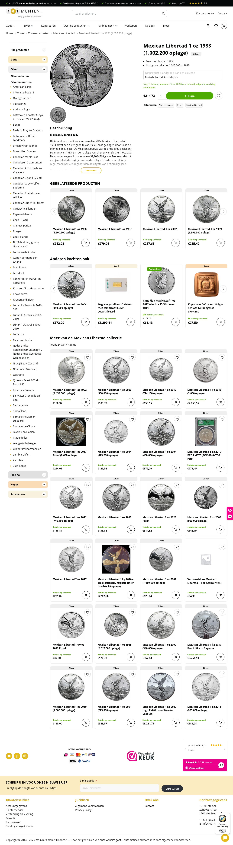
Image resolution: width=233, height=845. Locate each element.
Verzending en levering (19, 814)
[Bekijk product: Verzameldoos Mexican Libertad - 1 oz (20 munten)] (206, 559)
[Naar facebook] (17, 756)
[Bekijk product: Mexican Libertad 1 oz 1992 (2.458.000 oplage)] (71, 369)
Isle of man (19, 267)
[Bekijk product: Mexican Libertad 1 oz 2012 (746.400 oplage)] (71, 497)
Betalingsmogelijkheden (20, 826)
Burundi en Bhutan (24, 151)
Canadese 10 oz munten (27, 162)
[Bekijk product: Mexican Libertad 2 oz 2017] (71, 559)
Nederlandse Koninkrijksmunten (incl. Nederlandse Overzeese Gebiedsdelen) (27, 352)
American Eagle (22, 87)
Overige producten (75, 25)
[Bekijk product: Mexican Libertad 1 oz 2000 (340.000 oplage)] (161, 624)
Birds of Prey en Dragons (28, 130)
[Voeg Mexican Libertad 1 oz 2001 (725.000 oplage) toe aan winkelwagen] (131, 723)
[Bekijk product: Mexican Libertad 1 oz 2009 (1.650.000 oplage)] (161, 559)
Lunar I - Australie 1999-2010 (27, 327)
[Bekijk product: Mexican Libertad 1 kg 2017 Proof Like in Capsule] (206, 624)
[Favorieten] (216, 26)
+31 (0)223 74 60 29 (214, 820)
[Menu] (228, 815)
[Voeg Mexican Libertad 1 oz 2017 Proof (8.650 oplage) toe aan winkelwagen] (86, 468)
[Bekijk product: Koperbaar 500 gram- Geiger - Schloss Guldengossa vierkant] (206, 284)
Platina (15, 475)
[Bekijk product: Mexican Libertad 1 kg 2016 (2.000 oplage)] (206, 369)
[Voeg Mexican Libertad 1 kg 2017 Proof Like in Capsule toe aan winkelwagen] (220, 657)
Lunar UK (18, 334)
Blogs (166, 25)
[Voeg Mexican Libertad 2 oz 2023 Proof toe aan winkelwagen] (176, 529)
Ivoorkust (18, 273)
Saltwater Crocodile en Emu (26, 398)
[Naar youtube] (9, 756)
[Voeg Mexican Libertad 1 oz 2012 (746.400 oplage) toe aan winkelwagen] (86, 529)
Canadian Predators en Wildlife (27, 195)
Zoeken (163, 13)
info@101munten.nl (214, 823)
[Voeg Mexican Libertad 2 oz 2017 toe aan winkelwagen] (86, 595)
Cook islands (20, 237)
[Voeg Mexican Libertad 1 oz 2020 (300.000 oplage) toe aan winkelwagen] (131, 402)
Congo (17, 231)
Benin (16, 124)
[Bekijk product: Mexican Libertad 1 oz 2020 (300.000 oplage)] (116, 369)
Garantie (11, 818)
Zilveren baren (20, 76)
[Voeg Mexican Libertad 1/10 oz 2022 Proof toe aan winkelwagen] (86, 657)
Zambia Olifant (21, 454)
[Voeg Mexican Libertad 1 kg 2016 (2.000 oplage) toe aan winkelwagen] (220, 402)
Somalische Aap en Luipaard (24, 419)
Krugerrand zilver (23, 299)
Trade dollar (20, 437)
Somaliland (19, 411)
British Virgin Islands (25, 145)
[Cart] (224, 26)
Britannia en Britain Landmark (24, 138)
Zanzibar (18, 460)
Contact (222, 13)
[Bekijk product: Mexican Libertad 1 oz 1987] (116, 209)
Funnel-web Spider (24, 252)
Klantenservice (205, 13)
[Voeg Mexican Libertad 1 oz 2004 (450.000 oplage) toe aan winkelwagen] (85, 322)
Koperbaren (48, 25)
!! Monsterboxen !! (23, 92)
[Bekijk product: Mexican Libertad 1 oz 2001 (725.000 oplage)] (116, 686)
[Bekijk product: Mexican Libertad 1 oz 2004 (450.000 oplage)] (71, 284)
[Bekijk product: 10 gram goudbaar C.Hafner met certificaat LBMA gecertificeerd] (116, 284)
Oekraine (18, 374)
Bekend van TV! (178, 3)
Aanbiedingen (106, 25)
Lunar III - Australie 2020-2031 (27, 307)
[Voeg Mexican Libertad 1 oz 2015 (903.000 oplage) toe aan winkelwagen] (220, 723)
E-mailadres (88, 780)
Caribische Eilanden (24, 208)
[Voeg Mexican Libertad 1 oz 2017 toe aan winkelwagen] (131, 529)
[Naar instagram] (25, 756)
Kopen (191, 95)
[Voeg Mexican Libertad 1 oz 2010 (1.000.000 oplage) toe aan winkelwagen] (86, 723)
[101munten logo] (24, 13)
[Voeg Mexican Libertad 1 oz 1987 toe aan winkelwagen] (130, 243)
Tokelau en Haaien (24, 432)
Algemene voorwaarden (89, 806)
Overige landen (22, 98)
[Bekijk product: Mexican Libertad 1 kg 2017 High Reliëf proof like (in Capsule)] (161, 686)
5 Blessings (19, 103)
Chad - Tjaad (20, 220)
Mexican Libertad (64, 33)
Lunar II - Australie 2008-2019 (27, 317)
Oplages (150, 25)
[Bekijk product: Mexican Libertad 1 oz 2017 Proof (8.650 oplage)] (71, 431)
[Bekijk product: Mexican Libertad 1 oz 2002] (161, 209)
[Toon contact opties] (225, 838)
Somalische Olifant (24, 426)
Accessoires (18, 494)
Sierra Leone (20, 405)
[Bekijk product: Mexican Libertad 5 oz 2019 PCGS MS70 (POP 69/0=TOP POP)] (206, 431)
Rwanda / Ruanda (23, 390)
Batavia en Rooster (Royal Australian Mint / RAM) (28, 117)
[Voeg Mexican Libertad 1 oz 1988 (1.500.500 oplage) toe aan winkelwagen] (85, 243)
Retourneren (13, 822)
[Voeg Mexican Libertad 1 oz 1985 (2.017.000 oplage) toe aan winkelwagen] (131, 657)
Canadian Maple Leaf (25, 157)
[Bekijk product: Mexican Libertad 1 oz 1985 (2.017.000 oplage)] (116, 624)
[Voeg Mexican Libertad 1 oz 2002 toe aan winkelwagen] (176, 243)
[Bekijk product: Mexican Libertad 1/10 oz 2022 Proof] (71, 624)
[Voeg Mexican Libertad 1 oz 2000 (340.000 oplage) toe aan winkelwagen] (176, 657)
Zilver (27, 25)
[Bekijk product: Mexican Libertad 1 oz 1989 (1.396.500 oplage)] (206, 209)
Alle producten (20, 50)
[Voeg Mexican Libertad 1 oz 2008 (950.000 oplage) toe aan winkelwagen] (220, 529)
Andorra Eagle (21, 109)
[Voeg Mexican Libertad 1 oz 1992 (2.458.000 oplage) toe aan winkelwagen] (86, 402)
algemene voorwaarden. (176, 840)
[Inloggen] (208, 26)
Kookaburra (20, 294)
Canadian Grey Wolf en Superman (26, 185)
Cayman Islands (22, 214)
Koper (14, 484)
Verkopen (131, 25)
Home (9, 33)
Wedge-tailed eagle (24, 443)
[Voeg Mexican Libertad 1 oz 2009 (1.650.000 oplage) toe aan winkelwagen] (176, 595)
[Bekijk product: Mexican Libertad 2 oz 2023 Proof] (161, 497)
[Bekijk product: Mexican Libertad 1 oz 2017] (116, 497)
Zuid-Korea (19, 466)
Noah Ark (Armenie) (24, 369)
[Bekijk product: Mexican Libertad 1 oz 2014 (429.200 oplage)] (116, 431)
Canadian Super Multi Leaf (28, 203)
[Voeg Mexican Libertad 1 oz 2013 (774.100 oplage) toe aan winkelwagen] (176, 402)
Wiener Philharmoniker (27, 449)
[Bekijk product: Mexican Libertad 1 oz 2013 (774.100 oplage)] (161, 369)
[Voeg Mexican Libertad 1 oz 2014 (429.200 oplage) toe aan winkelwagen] (131, 468)
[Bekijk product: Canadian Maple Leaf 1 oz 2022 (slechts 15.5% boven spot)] (161, 280)
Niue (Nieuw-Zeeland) (26, 363)
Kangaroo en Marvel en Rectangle (27, 281)
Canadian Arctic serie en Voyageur (27, 170)
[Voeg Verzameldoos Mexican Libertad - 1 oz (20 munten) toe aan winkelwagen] (220, 595)
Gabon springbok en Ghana (25, 260)
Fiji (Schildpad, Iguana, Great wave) (26, 244)
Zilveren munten (38, 33)
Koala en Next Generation (28, 288)
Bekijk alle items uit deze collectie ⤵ (161, 77)
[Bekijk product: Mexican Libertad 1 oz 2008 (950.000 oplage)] (206, 497)
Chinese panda (22, 225)
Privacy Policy (83, 810)
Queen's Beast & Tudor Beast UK (27, 382)
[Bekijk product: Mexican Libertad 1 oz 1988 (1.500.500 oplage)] (71, 209)
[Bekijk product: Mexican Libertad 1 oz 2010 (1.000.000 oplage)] (71, 686)
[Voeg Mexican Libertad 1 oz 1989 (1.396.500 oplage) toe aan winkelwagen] (221, 243)
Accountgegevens (16, 806)
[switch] (222, 830)
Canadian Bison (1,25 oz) (27, 178)
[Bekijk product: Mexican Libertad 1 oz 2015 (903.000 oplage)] (206, 686)
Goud (9, 25)
